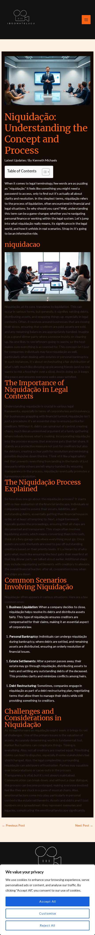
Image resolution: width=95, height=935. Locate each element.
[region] (47, 899)
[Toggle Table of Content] (44, 172)
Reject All (47, 925)
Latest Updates (15, 160)
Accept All (47, 901)
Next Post (84, 825)
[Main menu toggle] (86, 19)
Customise (47, 913)
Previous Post (13, 825)
